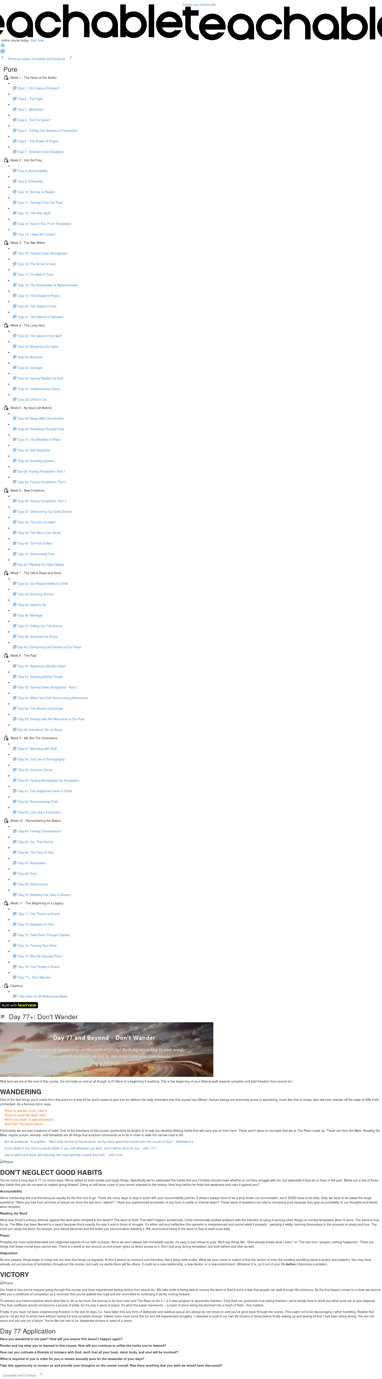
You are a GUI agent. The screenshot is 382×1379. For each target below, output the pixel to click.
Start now (37, 40)
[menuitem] (2, 52)
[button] (2, 46)
